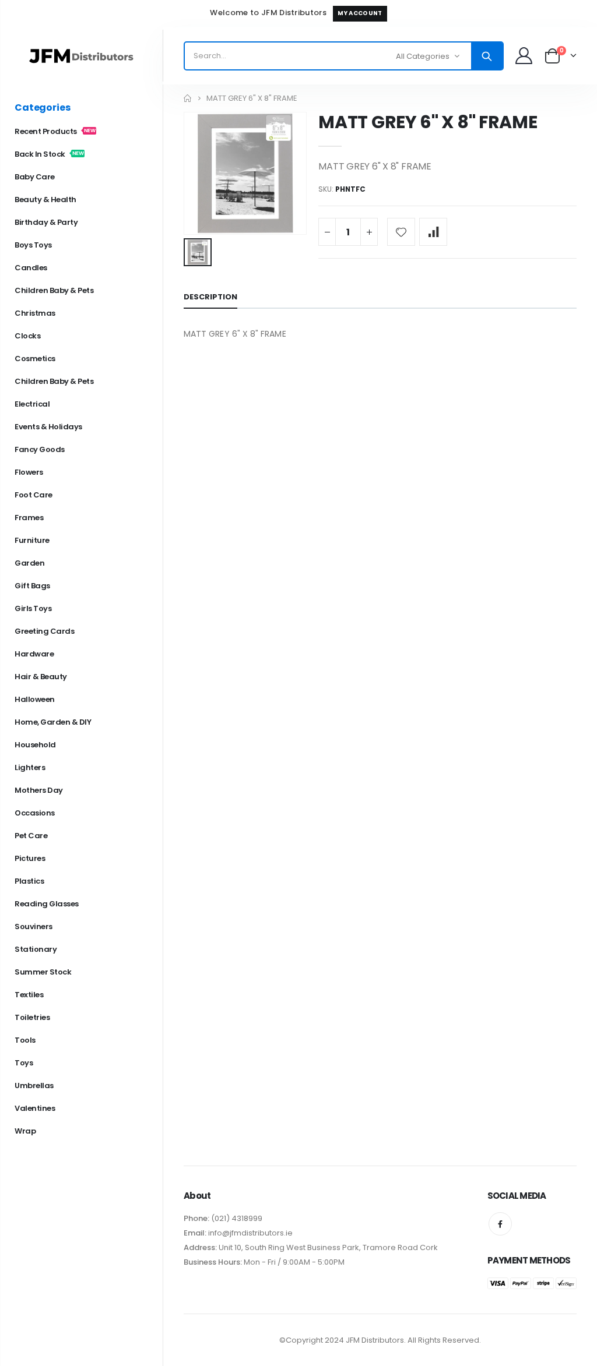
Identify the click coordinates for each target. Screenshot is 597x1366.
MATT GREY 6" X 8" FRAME (427, 122)
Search (487, 56)
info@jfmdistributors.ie (249, 1232)
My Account (360, 13)
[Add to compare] (433, 232)
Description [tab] (210, 296)
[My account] (523, 55)
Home (188, 98)
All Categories (422, 56)
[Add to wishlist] (401, 232)
